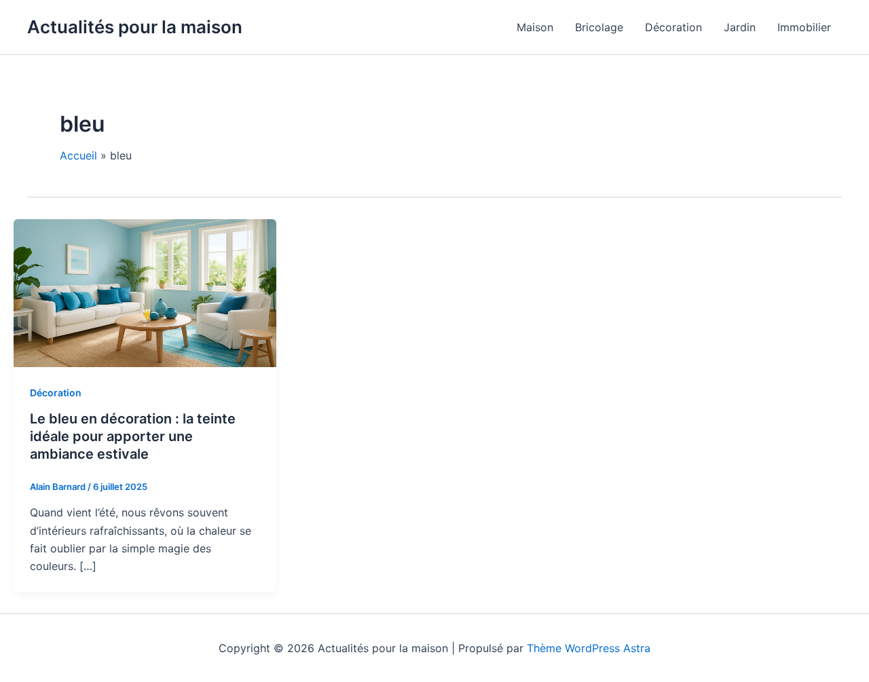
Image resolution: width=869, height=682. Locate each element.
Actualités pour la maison (134, 26)
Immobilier (804, 27)
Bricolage (599, 27)
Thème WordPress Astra (588, 648)
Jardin (740, 27)
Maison (535, 27)
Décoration (673, 27)
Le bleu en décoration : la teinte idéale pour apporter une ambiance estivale (133, 436)
